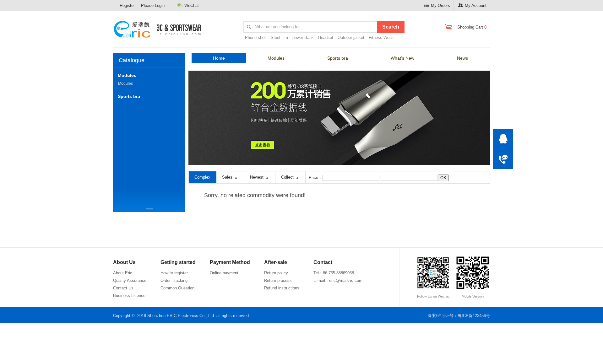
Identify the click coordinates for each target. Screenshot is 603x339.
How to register (174, 273)
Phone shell (255, 37)
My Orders (440, 5)
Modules (276, 58)
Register (127, 5)
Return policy (276, 273)
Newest (256, 177)
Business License (129, 295)
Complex (202, 177)
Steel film (279, 37)
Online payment (224, 273)
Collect (287, 177)
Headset (325, 37)
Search (390, 27)
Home (219, 58)
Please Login (153, 5)
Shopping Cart (471, 27)
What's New (402, 58)
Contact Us (123, 288)
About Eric (122, 273)
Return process (278, 280)
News (462, 58)
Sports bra (337, 58)
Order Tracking (173, 280)
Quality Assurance (129, 280)
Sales (227, 177)
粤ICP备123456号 (474, 315)
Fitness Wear (381, 37)
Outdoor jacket (351, 37)
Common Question (177, 288)
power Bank (303, 37)
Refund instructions (281, 288)
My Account (475, 5)
